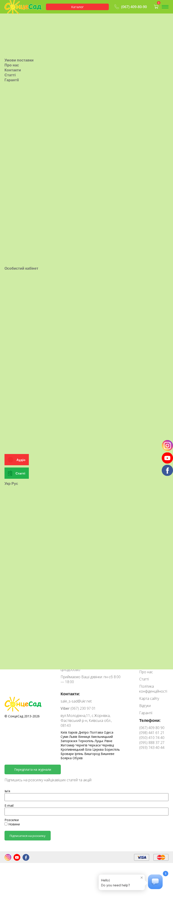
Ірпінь (79, 754)
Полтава (97, 732)
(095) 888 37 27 (151, 742)
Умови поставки (19, 60)
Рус (14, 483)
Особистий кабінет (21, 268)
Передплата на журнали (32, 769)
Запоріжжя (69, 741)
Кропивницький (73, 749)
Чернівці (108, 745)
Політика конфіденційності (153, 689)
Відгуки (145, 705)
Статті (10, 74)
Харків (73, 732)
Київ (64, 732)
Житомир (68, 745)
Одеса (108, 732)
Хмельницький (102, 736)
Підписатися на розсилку (28, 836)
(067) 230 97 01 (78, 708)
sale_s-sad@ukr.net (76, 701)
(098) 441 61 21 (151, 732)
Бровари (68, 754)
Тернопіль (86, 741)
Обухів (78, 758)
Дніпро (84, 732)
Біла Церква (95, 749)
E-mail (9, 805)
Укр (8, 483)
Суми (65, 736)
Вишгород (92, 754)
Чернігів (81, 745)
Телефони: (150, 720)
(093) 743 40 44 (151, 747)
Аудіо (20, 460)
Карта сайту (149, 698)
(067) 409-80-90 (134, 6)
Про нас (12, 65)
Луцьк (99, 741)
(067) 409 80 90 (151, 727)
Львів (73, 736)
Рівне (108, 741)
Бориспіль (112, 749)
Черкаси (95, 745)
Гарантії (12, 79)
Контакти (13, 70)
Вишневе (107, 754)
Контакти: (70, 693)
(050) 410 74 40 (151, 737)
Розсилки (12, 820)
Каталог (77, 7)
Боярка (67, 758)
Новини (13, 824)
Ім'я (7, 791)
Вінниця (84, 736)
